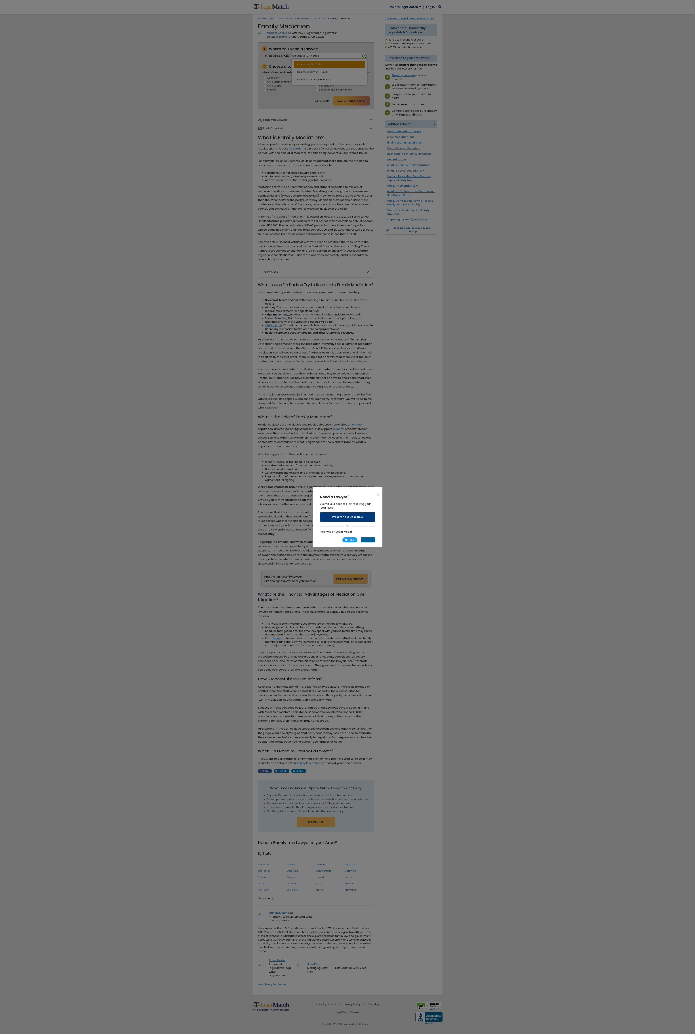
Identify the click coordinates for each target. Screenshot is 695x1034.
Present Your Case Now (347, 517)
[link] (330, 539)
